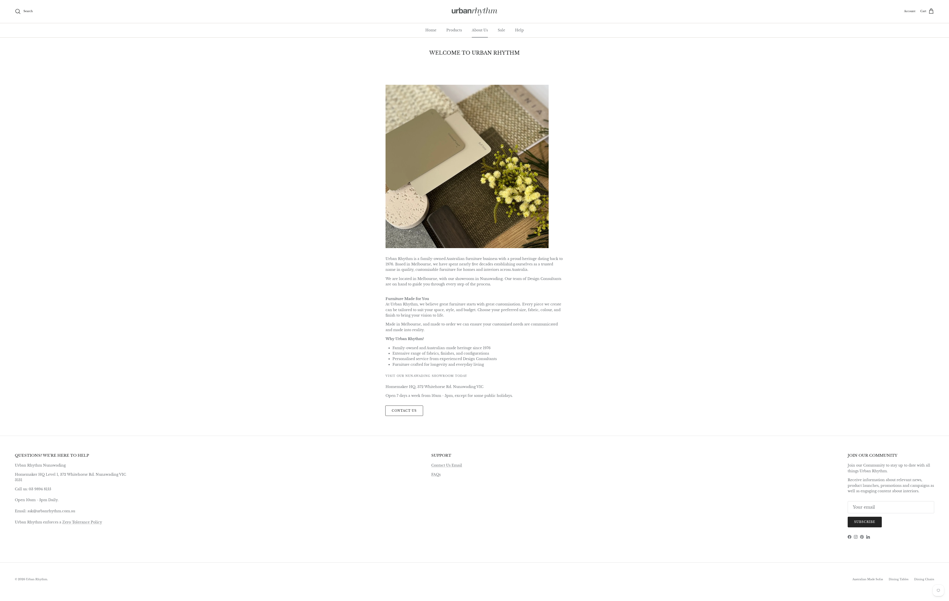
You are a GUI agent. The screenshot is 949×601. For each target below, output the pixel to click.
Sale (501, 30)
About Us (480, 30)
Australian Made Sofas (867, 579)
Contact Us (404, 410)
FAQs (436, 474)
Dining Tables (898, 579)
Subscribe (864, 522)
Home (430, 30)
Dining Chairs (924, 579)
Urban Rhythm (36, 579)
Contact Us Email (446, 465)
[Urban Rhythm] (474, 11)
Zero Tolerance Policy (82, 522)
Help (519, 30)
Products (454, 30)
